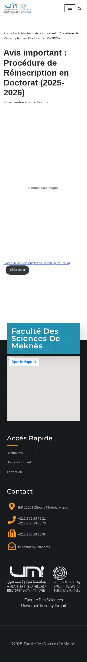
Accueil (8, 33)
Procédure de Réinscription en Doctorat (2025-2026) (36, 263)
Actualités (24, 33)
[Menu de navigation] (69, 8)
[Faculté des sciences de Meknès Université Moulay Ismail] (17, 8)
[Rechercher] (79, 8)
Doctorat (43, 102)
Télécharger (17, 269)
